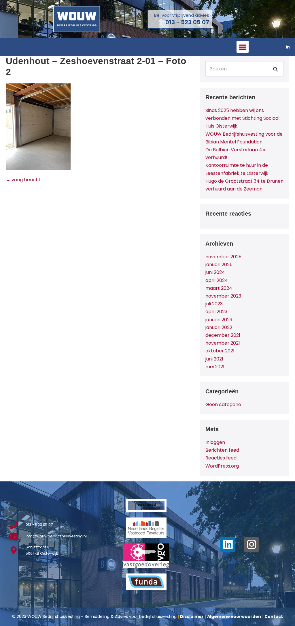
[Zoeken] (275, 69)
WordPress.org (222, 466)
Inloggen (215, 442)
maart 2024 (218, 288)
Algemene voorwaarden (234, 616)
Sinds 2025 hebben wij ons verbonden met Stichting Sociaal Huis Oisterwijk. (242, 118)
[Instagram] (251, 544)
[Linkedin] (227, 544)
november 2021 (222, 343)
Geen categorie (223, 404)
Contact (273, 616)
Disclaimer (192, 616)
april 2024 (216, 280)
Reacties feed (221, 458)
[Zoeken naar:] (244, 69)
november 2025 (223, 256)
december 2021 (222, 335)
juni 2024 (215, 272)
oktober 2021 (220, 350)
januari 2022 (218, 327)
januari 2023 (218, 319)
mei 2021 (214, 366)
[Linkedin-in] (287, 46)
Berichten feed (222, 450)
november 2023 (223, 296)
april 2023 (216, 311)
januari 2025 (218, 264)
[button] (243, 47)
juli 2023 (214, 303)
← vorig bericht (23, 179)
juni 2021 (214, 359)
